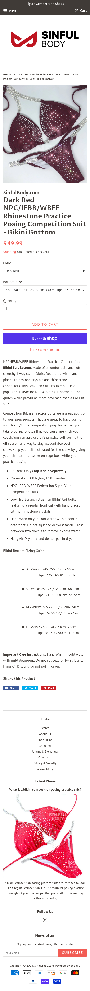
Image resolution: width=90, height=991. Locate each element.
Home (7, 74)
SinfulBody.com (44, 966)
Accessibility (45, 769)
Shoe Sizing (45, 740)
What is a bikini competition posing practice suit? (45, 790)
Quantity (9, 300)
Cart (83, 11)
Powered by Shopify (67, 966)
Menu (12, 11)
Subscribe (72, 953)
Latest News (45, 781)
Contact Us (45, 757)
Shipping (9, 252)
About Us (45, 734)
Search (45, 728)
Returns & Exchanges (45, 751)
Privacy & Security (45, 763)
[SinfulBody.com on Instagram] (45, 921)
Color (7, 263)
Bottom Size (12, 282)
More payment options (45, 350)
